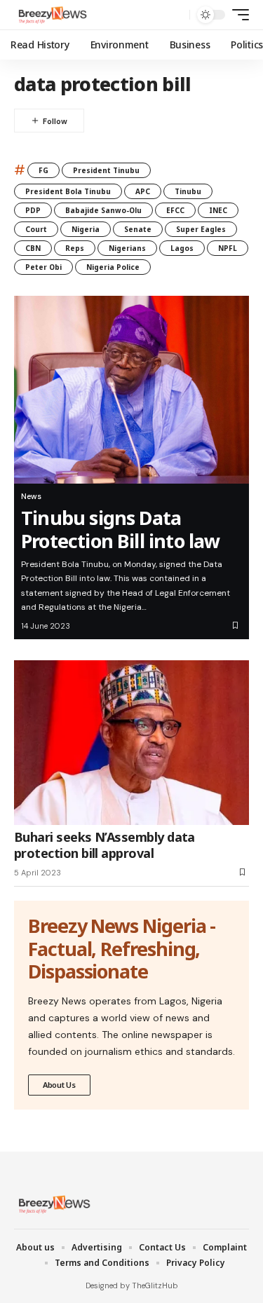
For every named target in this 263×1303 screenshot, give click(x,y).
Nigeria (86, 229)
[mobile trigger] (237, 14)
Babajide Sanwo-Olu (103, 210)
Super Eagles (201, 229)
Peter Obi (43, 267)
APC (142, 191)
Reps (74, 248)
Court (36, 229)
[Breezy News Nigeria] (51, 14)
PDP (33, 210)
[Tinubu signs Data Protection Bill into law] (131, 390)
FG (43, 170)
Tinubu (188, 191)
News (31, 496)
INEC (218, 210)
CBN (33, 248)
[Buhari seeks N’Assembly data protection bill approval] (131, 742)
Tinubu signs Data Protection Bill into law (120, 529)
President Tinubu (106, 170)
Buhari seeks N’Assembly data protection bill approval (104, 844)
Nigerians (127, 248)
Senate (137, 229)
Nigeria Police (113, 267)
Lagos (182, 248)
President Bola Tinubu (68, 191)
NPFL (227, 248)
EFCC (175, 210)
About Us (59, 1084)
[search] (176, 15)
